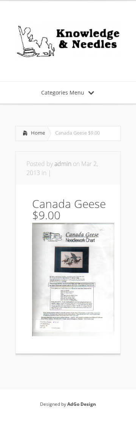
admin (62, 164)
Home (38, 132)
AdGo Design (81, 404)
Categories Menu (62, 92)
